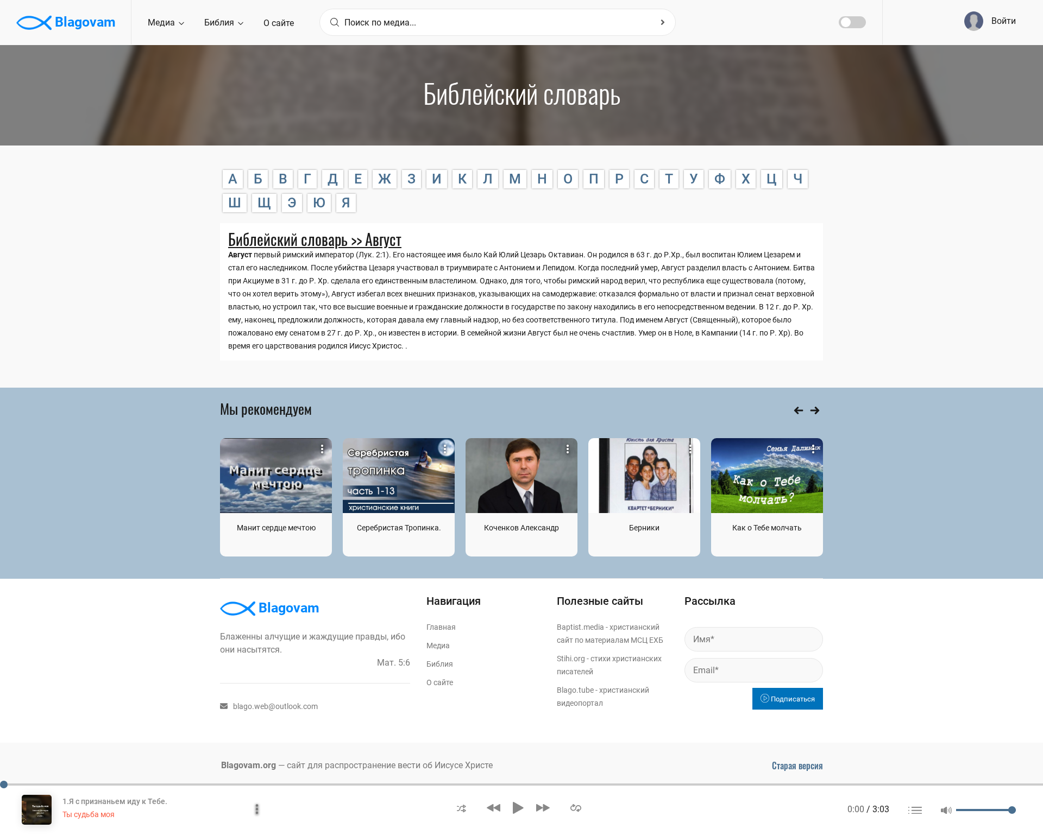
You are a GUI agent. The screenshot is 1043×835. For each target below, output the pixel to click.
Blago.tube (575, 690)
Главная (441, 627)
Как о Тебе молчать (767, 527)
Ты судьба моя (88, 814)
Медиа (162, 22)
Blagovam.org (248, 765)
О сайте (278, 23)
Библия (220, 22)
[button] (461, 807)
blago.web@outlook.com (275, 706)
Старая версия (797, 765)
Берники (644, 527)
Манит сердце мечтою (276, 527)
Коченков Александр (521, 527)
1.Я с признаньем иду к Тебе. (114, 801)
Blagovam (84, 22)
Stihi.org (571, 658)
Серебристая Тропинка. (399, 527)
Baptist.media (580, 627)
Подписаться (792, 699)
